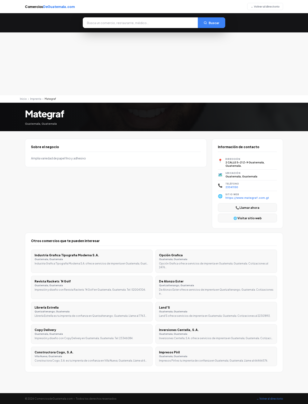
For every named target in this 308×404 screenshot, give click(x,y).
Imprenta (35, 98)
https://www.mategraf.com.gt (247, 197)
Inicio (23, 98)
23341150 (231, 187)
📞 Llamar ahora (247, 207)
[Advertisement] (154, 64)
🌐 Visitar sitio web (247, 218)
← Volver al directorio (265, 6)
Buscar (214, 23)
